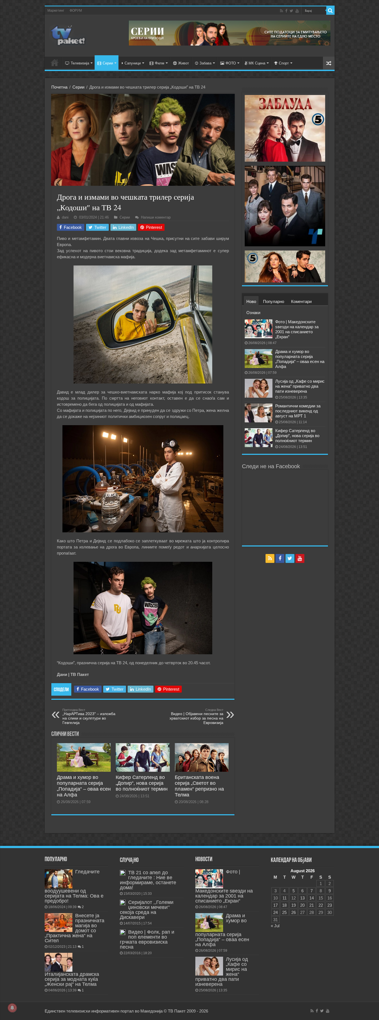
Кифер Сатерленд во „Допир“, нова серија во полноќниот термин (142, 783)
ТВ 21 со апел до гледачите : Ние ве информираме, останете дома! (148, 880)
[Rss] (281, 10)
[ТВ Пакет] (68, 34)
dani (65, 217)
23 (329, 905)
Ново (251, 301)
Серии (108, 63)
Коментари (301, 301)
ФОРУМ (76, 10)
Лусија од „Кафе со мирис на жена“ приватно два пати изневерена (300, 386)
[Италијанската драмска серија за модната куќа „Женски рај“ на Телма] (58, 962)
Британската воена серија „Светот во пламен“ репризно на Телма (199, 786)
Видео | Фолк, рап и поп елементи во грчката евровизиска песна (147, 939)
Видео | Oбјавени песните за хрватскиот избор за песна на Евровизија (196, 716)
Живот (183, 63)
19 (293, 905)
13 (302, 898)
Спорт (284, 63)
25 (284, 912)
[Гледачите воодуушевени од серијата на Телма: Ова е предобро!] (58, 878)
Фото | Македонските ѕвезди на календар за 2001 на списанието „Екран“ (297, 329)
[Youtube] (297, 10)
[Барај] (330, 10)
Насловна (54, 62)
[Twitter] (291, 10)
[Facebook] (286, 10)
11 (284, 898)
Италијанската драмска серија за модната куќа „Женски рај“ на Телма (72, 979)
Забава (205, 63)
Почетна (59, 87)
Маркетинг (55, 10)
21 (311, 905)
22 (321, 905)
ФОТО (231, 63)
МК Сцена (257, 63)
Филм (159, 63)
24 (275, 912)
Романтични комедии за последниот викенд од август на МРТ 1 (297, 411)
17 (275, 905)
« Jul (275, 925)
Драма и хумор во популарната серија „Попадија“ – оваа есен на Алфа (84, 786)
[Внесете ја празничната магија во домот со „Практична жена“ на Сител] (58, 922)
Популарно (273, 301)
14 (311, 898)
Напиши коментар (156, 217)
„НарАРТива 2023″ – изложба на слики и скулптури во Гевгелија (88, 716)
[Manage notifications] (12, 1007)
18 (284, 905)
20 (302, 905)
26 (293, 912)
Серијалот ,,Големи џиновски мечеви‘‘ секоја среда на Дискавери (146, 909)
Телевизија (80, 63)
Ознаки (253, 312)
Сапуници (133, 63)
